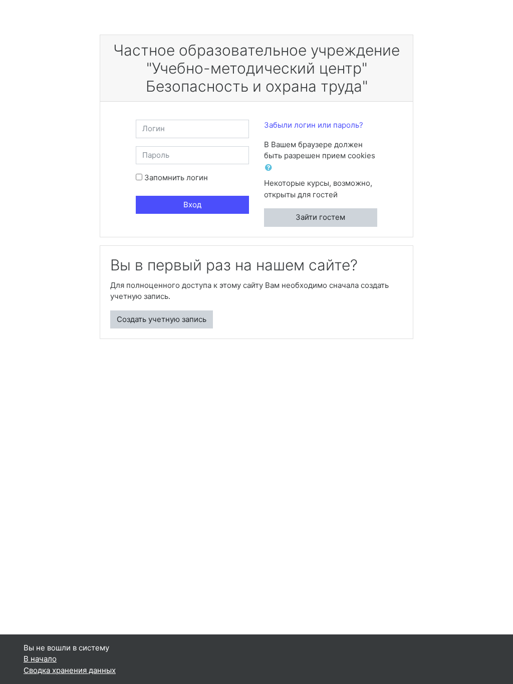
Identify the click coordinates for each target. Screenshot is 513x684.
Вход (192, 204)
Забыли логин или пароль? (313, 125)
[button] (270, 168)
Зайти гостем (320, 217)
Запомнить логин (176, 177)
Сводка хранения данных (70, 670)
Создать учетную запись (161, 319)
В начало (40, 658)
